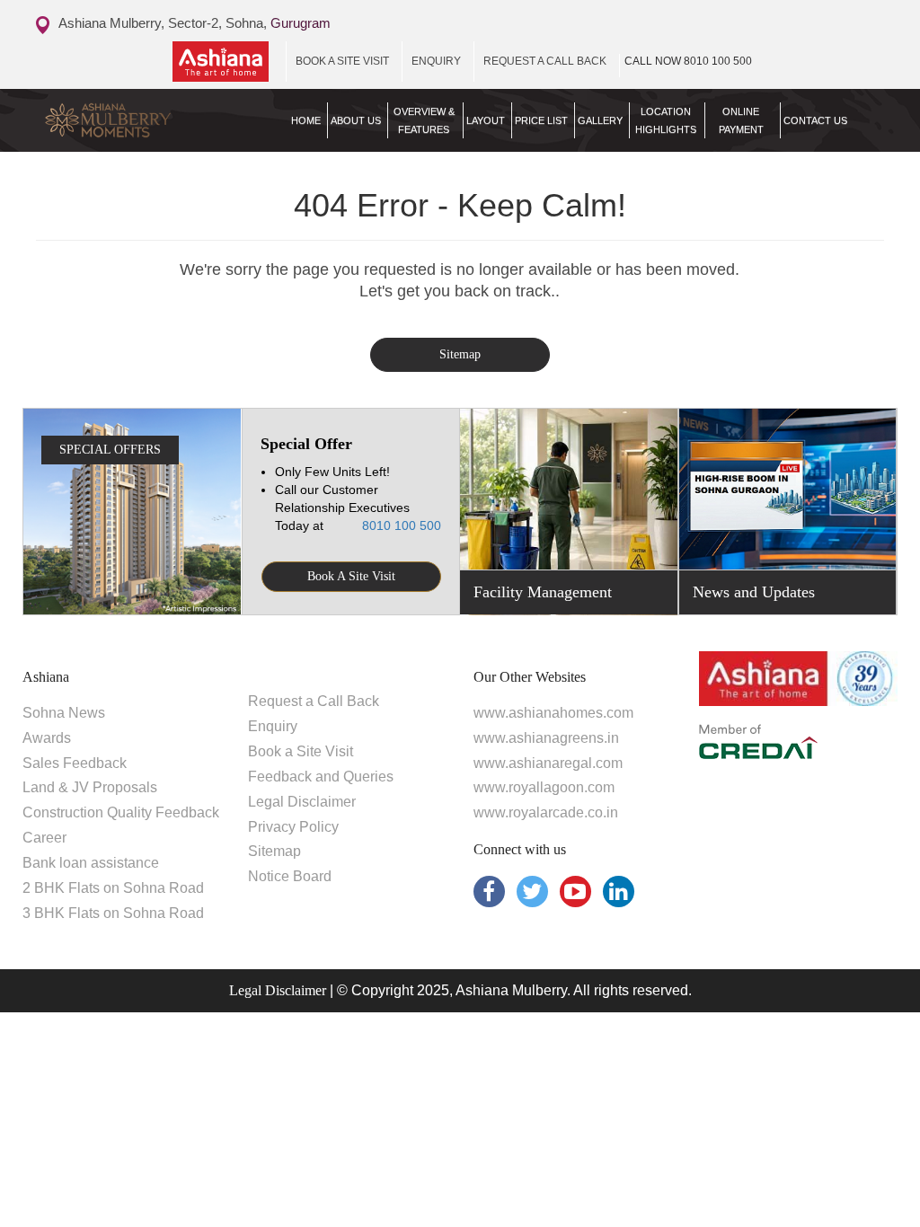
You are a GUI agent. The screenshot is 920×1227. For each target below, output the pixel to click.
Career (44, 837)
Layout (485, 120)
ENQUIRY (436, 61)
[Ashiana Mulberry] (131, 120)
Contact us (815, 120)
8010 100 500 (688, 61)
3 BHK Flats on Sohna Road (113, 913)
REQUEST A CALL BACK (544, 61)
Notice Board (290, 876)
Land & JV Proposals (89, 787)
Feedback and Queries (321, 776)
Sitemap (460, 354)
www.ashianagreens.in (546, 738)
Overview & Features (424, 120)
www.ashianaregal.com (548, 763)
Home (306, 120)
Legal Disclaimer (302, 801)
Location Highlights (665, 120)
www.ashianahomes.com (553, 712)
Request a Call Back (313, 701)
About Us (356, 120)
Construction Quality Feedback (120, 812)
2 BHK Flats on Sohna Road (113, 888)
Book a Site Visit (300, 751)
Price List (541, 120)
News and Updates (754, 592)
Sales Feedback (74, 763)
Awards (46, 738)
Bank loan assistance (90, 862)
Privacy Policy (293, 826)
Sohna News (63, 712)
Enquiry (272, 726)
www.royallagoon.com (544, 787)
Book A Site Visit (351, 576)
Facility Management (542, 592)
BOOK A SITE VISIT (342, 61)
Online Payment (741, 120)
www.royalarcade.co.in (545, 812)
